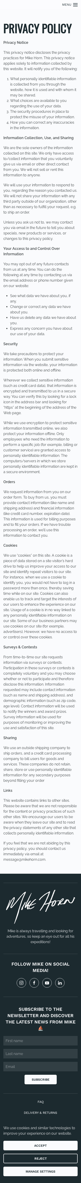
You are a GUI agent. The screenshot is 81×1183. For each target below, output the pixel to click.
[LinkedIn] (60, 983)
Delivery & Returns (40, 1112)
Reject (40, 1158)
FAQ (41, 1102)
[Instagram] (21, 983)
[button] (70, 4)
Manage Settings (40, 1171)
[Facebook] (34, 983)
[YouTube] (47, 983)
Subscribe (41, 1079)
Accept (40, 1145)
